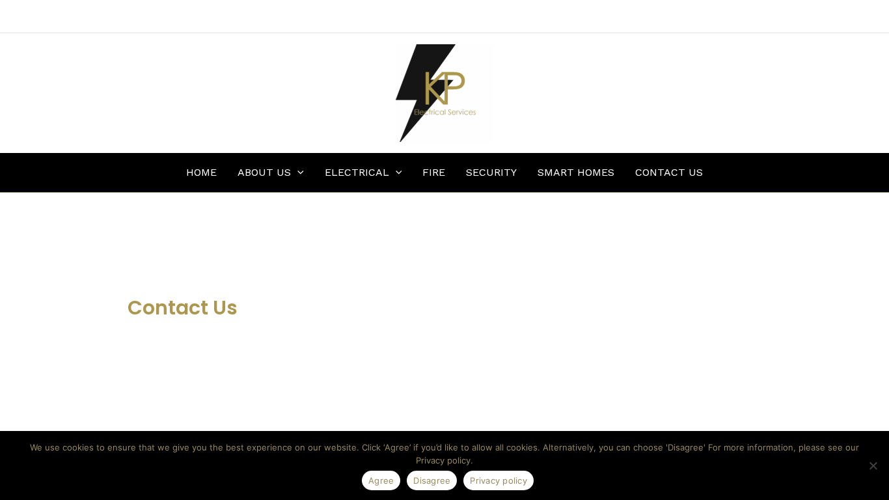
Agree (381, 480)
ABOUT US (264, 172)
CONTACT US (669, 172)
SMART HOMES (576, 172)
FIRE (433, 172)
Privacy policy (498, 480)
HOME (201, 172)
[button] (297, 172)
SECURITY (491, 172)
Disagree (431, 480)
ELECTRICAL (357, 172)
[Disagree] (872, 465)
